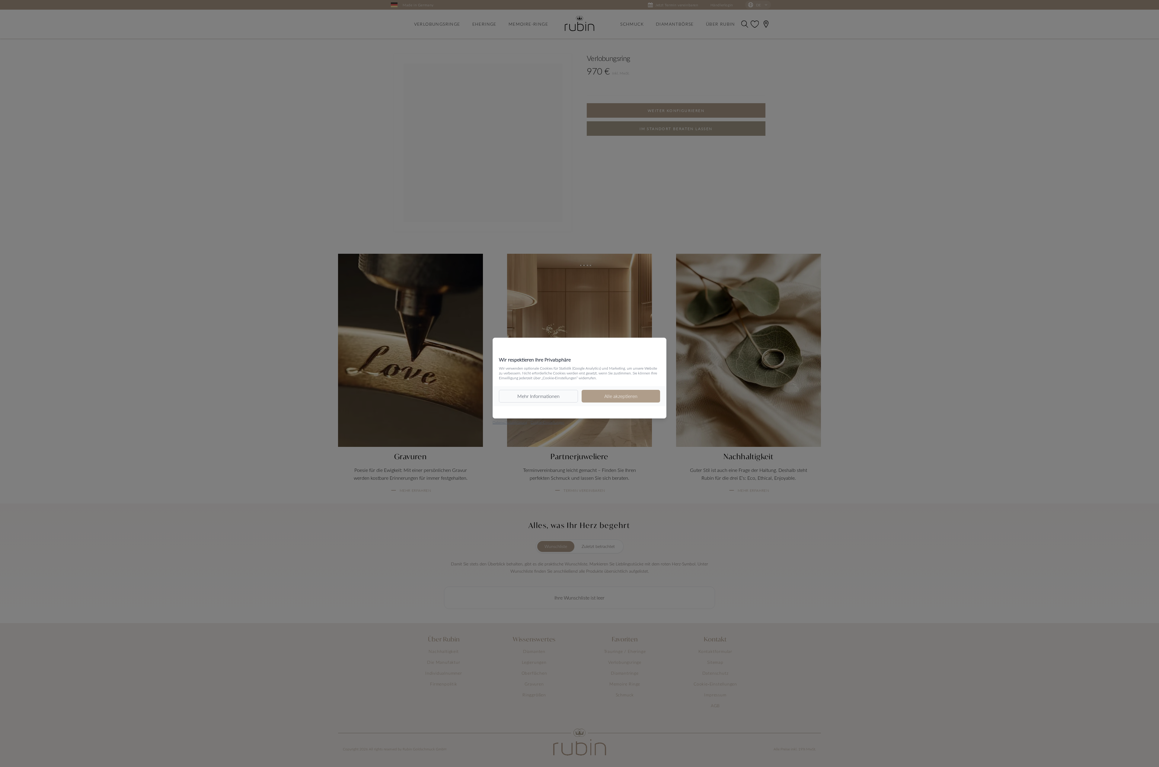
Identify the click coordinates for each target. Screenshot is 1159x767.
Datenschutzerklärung (510, 422)
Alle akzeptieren (620, 396)
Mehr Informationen (538, 396)
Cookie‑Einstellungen (547, 422)
